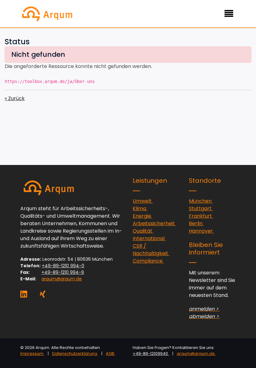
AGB (110, 353)
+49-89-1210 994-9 (63, 272)
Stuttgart (201, 208)
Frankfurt (201, 216)
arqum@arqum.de (62, 279)
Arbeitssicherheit (154, 223)
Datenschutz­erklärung (75, 353)
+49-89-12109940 (151, 353)
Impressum (32, 353)
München (201, 201)
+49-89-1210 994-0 (63, 266)
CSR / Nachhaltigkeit (151, 249)
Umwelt (143, 201)
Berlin (196, 223)
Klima (140, 208)
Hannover (201, 231)
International (149, 238)
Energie (142, 216)
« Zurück (15, 98)
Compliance (148, 260)
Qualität (143, 231)
